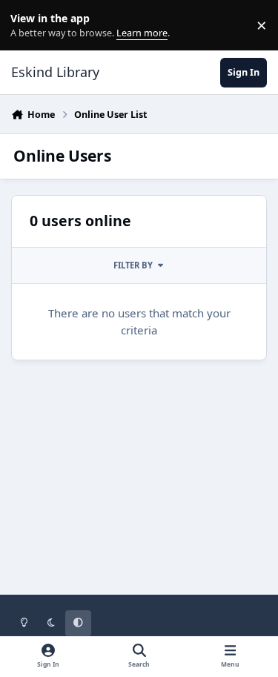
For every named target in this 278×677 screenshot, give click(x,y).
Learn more (28, 26)
